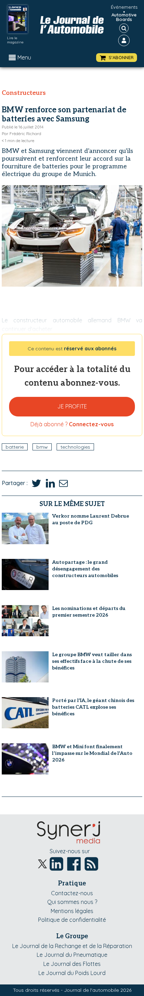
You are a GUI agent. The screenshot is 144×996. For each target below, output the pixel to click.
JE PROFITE (72, 406)
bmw (42, 447)
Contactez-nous (72, 893)
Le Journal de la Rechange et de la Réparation (72, 945)
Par (21, 133)
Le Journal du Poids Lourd (72, 972)
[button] (116, 57)
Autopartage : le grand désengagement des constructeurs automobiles (85, 568)
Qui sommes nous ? (72, 901)
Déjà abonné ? (72, 424)
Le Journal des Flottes (72, 963)
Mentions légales (72, 910)
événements (124, 7)
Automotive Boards (124, 17)
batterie (15, 447)
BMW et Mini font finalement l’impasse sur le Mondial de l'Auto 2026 (92, 753)
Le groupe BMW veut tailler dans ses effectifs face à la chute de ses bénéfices (92, 661)
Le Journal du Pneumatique (72, 954)
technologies (75, 447)
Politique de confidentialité (72, 919)
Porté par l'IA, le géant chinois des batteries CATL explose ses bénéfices (93, 707)
